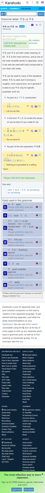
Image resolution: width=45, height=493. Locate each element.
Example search (28, 467)
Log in (4, 459)
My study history (8, 453)
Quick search (32, 324)
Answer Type (6, 429)
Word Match (6, 421)
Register (11, 459)
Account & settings (8, 445)
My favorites (6, 448)
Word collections (8, 432)
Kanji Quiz (26, 385)
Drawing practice (28, 368)
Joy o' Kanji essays (29, 379)
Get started (28, 489)
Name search (27, 464)
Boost (24, 402)
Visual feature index (9, 368)
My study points (7, 451)
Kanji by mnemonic (29, 451)
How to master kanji (9, 363)
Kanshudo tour (7, 355)
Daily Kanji (6, 456)
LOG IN (7, 42)
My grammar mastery (32, 409)
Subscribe (5, 396)
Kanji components (29, 366)
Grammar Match (28, 429)
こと (20, 130)
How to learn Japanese (10, 360)
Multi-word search (29, 459)
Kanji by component (29, 448)
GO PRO (5, 462)
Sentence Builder (8, 423)
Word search (27, 453)
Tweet (22, 26)
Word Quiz (6, 418)
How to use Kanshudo (10, 357)
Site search (6, 371)
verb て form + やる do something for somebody (23, 191)
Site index (5, 377)
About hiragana (28, 357)
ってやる (13, 106)
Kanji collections (28, 377)
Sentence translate (29, 456)
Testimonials (6, 391)
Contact (5, 393)
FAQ (3, 374)
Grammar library (28, 418)
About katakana (28, 360)
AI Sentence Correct (30, 415)
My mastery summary (34, 41)
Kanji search (27, 445)
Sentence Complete (9, 426)
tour (21, 341)
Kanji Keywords (28, 388)
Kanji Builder (27, 391)
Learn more (16, 489)
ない (21, 160)
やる (10, 155)
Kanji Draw (26, 393)
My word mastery (10, 409)
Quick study (26, 371)
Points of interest (28, 470)
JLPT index (6, 379)
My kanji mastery (30, 355)
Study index (6, 382)
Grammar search (28, 462)
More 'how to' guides (9, 366)
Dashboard (7, 324)
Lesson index (6, 385)
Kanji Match (26, 396)
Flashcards (26, 374)
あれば (19, 155)
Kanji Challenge (28, 382)
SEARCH (4, 8)
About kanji (26, 363)
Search (41, 14)
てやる (21, 97)
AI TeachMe (26, 412)
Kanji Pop (26, 399)
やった (6, 135)
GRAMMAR (14, 8)
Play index (5, 388)
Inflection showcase (29, 421)
